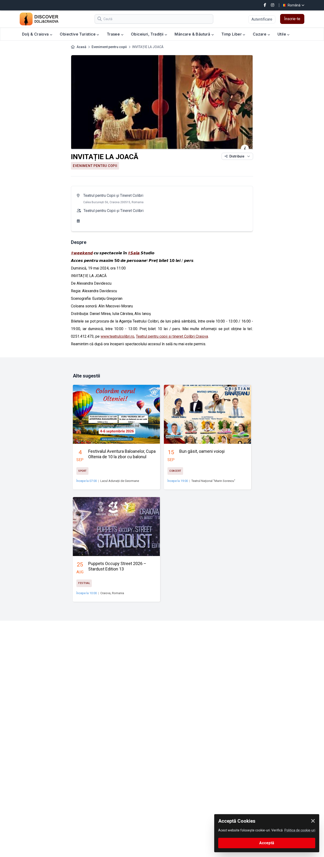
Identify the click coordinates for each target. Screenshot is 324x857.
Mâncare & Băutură (193, 34)
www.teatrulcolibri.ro (117, 336)
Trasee (114, 34)
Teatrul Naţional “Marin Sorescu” (213, 481)
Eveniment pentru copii (109, 47)
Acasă (81, 47)
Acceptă (266, 843)
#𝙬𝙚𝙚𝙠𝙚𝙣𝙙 (82, 253)
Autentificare (261, 19)
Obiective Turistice (78, 34)
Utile (282, 34)
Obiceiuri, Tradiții (148, 34)
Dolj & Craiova (36, 34)
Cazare (260, 34)
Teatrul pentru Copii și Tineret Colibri (113, 195)
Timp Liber (232, 34)
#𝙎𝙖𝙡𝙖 (134, 253)
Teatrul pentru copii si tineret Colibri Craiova (172, 336)
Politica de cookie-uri (299, 830)
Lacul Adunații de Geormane (119, 481)
